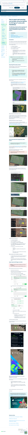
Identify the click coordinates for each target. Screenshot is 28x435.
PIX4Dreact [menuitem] (2, 47)
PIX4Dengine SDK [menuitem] (3, 51)
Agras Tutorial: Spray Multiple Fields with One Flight (15, 124)
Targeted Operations (14, 16)
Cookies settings (11, 7)
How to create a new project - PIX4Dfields (14, 423)
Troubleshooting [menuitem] (4, 44)
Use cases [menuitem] (3, 33)
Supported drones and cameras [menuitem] (3, 30)
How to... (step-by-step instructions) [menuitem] (4, 36)
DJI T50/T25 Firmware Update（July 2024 (14, 123)
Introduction (12, 34)
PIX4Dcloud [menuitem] (2, 21)
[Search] (26, 11)
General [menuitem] (2, 19)
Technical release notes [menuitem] (4, 39)
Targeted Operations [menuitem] (3, 42)
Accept (17, 7)
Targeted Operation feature (18, 146)
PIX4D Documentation (4, 16)
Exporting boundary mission (14, 35)
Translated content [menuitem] (2, 55)
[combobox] (13, 11)
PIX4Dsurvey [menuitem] (3, 49)
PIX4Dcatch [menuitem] (2, 46)
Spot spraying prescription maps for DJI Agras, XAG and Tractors (17, 395)
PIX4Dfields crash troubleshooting (13, 418)
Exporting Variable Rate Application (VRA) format (17, 36)
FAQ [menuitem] (2, 27)
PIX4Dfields (9, 16)
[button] (6, 20)
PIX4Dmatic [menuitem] (2, 22)
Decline (23, 7)
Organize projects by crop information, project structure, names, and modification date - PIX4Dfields (17, 421)
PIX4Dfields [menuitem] (2, 24)
